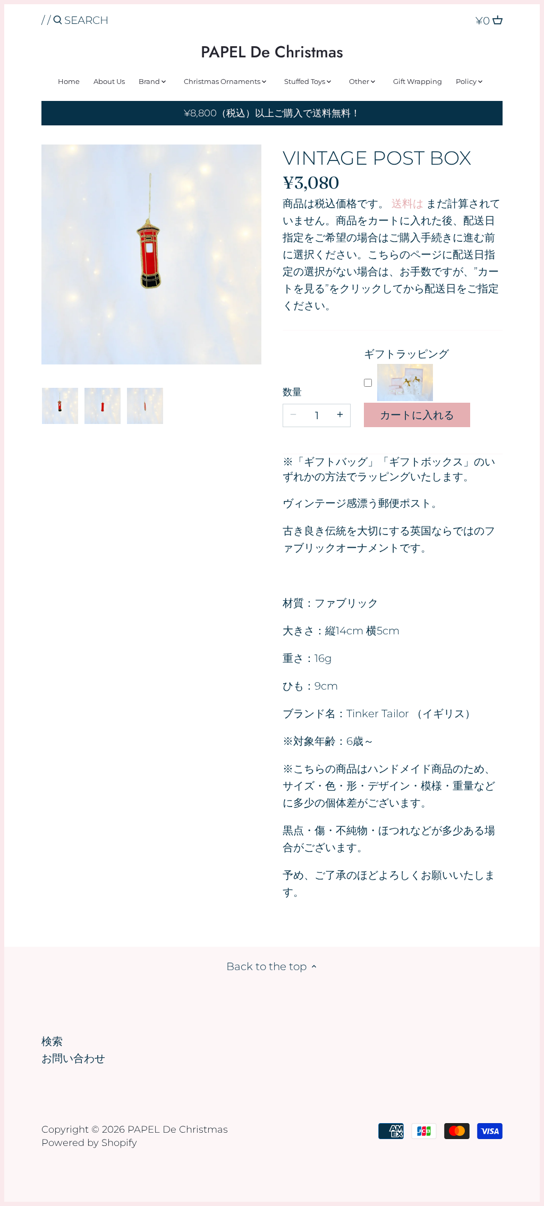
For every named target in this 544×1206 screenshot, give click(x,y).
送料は (407, 203)
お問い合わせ (73, 1058)
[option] (60, 405)
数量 (292, 392)
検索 (52, 1041)
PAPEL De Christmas (272, 52)
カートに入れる (417, 415)
